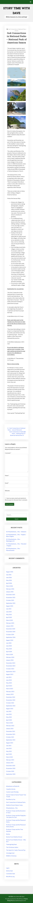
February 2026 (10, 589)
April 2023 (9, 685)
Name (7, 475)
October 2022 (10, 703)
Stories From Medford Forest (14, 837)
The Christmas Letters (12, 847)
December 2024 (10, 628)
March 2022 (9, 723)
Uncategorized (10, 853)
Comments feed (10, 873)
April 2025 (9, 617)
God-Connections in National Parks (17, 29)
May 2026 (9, 580)
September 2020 (10, 774)
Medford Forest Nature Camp (14, 805)
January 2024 (9, 660)
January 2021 (9, 762)
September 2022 (10, 705)
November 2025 (10, 597)
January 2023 (9, 694)
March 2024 (9, 654)
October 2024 (10, 634)
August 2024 (9, 640)
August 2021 (9, 742)
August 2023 (9, 674)
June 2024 (9, 646)
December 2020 (10, 765)
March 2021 (9, 757)
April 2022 (9, 720)
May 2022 (9, 717)
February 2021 (10, 760)
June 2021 (9, 748)
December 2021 (10, 731)
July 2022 (8, 711)
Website (7, 490)
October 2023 (10, 668)
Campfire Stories (10, 789)
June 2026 (9, 577)
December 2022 (10, 697)
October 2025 (10, 600)
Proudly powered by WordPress (14, 898)
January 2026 (9, 591)
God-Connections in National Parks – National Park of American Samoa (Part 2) (17, 433)
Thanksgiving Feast (11, 844)
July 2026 (8, 574)
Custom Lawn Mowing (12, 792)
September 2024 (10, 637)
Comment (8, 453)
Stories (16, 30)
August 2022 (9, 708)
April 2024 (9, 651)
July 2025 (8, 609)
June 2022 (9, 714)
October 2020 (10, 771)
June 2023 (9, 680)
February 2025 (10, 623)
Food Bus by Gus (10, 799)
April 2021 (9, 754)
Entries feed (9, 871)
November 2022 (10, 700)
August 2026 (9, 571)
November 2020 (10, 768)
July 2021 (8, 745)
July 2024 (8, 643)
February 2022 (10, 725)
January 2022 (9, 728)
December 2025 (10, 594)
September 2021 (10, 740)
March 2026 (9, 586)
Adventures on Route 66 (12, 786)
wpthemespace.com (20, 900)
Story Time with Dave (18, 896)
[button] (30, 2)
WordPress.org (10, 876)
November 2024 (10, 631)
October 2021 (10, 737)
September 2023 (10, 671)
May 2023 (9, 683)
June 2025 (9, 611)
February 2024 (10, 657)
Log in (7, 868)
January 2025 (9, 626)
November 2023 (10, 666)
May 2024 (9, 648)
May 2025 (9, 614)
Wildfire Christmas (11, 856)
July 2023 (8, 677)
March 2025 (9, 620)
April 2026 (9, 583)
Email (7, 483)
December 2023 (10, 663)
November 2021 (10, 734)
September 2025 (10, 603)
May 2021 (9, 751)
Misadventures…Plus (12, 808)
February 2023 (10, 691)
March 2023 (9, 688)
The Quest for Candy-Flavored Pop (15, 850)
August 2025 (9, 606)
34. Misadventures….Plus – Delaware (16, 531)
